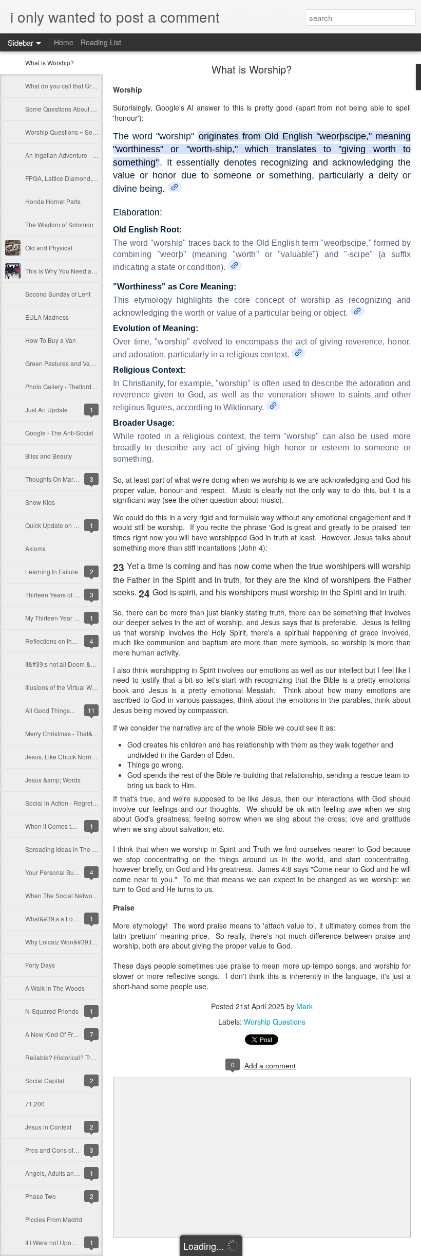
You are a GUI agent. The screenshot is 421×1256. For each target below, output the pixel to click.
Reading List (101, 42)
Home (63, 42)
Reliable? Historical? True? (63, 1057)
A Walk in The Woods (55, 988)
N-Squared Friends (52, 1011)
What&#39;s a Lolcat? (55, 918)
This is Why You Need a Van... (66, 270)
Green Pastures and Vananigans (70, 363)
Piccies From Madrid (53, 1219)
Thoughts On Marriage (56, 479)
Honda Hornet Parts (53, 201)
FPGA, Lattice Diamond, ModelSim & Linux (84, 178)
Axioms (35, 548)
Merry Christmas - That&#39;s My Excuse (82, 733)
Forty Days (40, 964)
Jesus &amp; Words (53, 779)
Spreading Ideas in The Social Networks (81, 849)
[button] (174, 187)
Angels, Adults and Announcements (75, 1173)
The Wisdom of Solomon (59, 224)
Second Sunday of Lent (57, 293)
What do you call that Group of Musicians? (83, 85)
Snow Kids (40, 502)
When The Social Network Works (71, 895)
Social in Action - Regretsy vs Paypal (76, 802)
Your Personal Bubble (55, 872)
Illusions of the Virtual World (64, 687)
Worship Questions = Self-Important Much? (84, 132)
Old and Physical (48, 247)
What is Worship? (49, 62)
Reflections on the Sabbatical (66, 640)
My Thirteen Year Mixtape (60, 617)
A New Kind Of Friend (55, 1034)
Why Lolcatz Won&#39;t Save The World (81, 941)
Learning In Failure (51, 571)
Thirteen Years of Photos (59, 594)
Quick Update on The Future (64, 525)
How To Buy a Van (50, 340)
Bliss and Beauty (48, 455)
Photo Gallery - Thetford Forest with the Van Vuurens (98, 386)
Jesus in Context (48, 1126)
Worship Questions (274, 1021)
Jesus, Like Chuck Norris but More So (77, 756)
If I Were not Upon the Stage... (66, 1242)
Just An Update (46, 409)
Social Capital (44, 1080)
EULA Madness (47, 317)
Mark (304, 1006)
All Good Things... (49, 710)
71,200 (35, 1103)
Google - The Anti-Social (59, 432)
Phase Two (40, 1196)
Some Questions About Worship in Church (84, 108)
